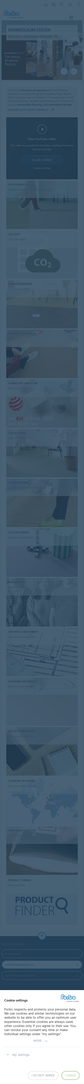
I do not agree (43, 1075)
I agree (70, 1075)
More (37, 1040)
